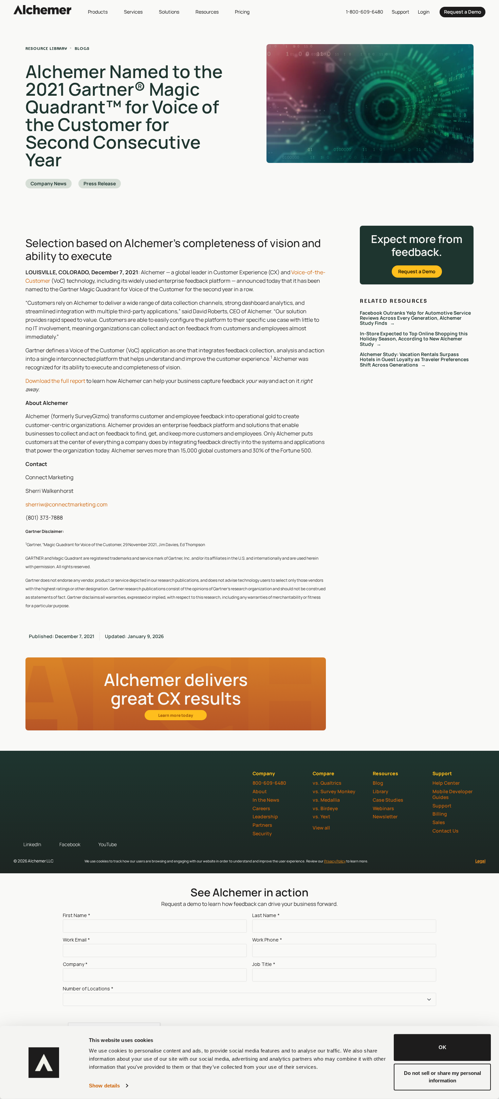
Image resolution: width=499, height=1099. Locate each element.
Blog (378, 783)
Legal (480, 861)
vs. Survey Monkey (334, 791)
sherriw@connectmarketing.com (66, 504)
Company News (49, 183)
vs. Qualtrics (327, 783)
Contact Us (445, 830)
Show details (104, 1085)
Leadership (265, 816)
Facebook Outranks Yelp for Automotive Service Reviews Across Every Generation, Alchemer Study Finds (415, 318)
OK (442, 1047)
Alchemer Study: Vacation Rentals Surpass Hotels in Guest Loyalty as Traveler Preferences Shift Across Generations (414, 359)
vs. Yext (321, 816)
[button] (102, 11)
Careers (261, 808)
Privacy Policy (335, 861)
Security (262, 833)
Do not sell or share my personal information (442, 1076)
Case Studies (388, 800)
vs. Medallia (326, 800)
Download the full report (55, 381)
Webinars (383, 808)
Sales (438, 822)
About (260, 791)
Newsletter (385, 816)
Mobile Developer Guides (452, 794)
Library (380, 791)
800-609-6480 (269, 783)
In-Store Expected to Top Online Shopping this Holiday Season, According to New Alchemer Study (414, 338)
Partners (262, 825)
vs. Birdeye (325, 808)
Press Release (100, 183)
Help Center (446, 783)
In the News (266, 800)
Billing (439, 814)
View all (321, 827)
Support (441, 805)
